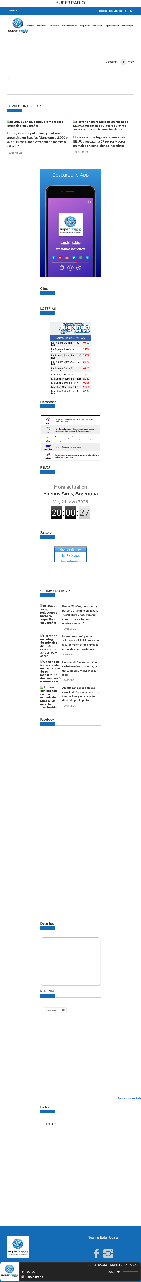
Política (30, 26)
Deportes (85, 26)
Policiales (97, 26)
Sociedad (41, 26)
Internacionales (69, 26)
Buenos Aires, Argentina (70, 490)
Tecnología (127, 26)
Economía (54, 26)
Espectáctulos (112, 26)
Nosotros (13, 11)
